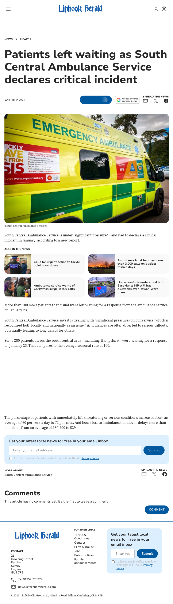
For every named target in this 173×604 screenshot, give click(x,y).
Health (25, 39)
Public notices (84, 555)
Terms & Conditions (81, 536)
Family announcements (85, 561)
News (8, 39)
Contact (79, 543)
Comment (157, 510)
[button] (8, 9)
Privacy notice (90, 458)
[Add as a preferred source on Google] (127, 100)
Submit (154, 450)
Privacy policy (83, 547)
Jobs (77, 551)
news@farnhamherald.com (37, 587)
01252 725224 (32, 579)
